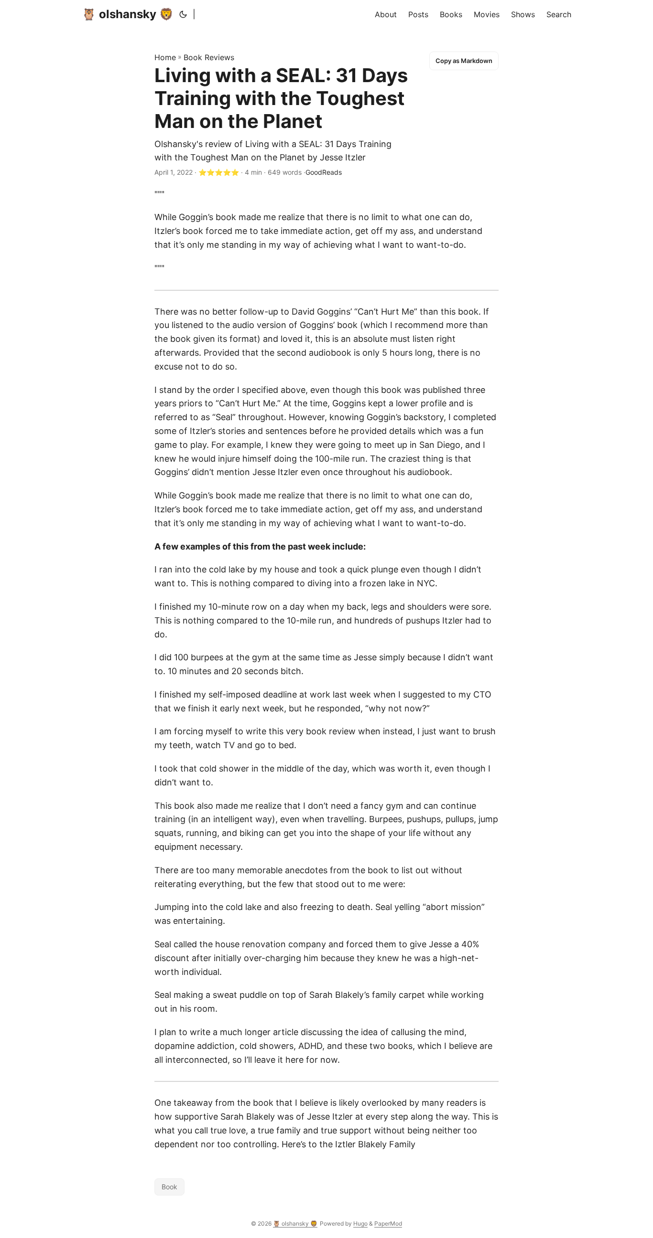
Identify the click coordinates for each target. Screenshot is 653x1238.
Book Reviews (209, 57)
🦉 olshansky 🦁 (128, 14)
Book (169, 1187)
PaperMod (388, 1223)
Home (165, 57)
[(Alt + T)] (183, 14)
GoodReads (323, 172)
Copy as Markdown (463, 60)
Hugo (360, 1223)
